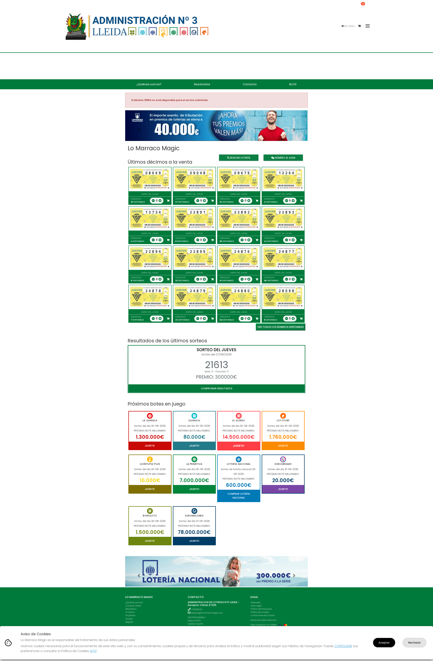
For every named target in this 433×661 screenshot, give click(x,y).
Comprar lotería (133, 605)
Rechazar (414, 643)
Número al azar (284, 157)
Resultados (131, 608)
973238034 (196, 609)
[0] (361, 26)
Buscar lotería (240, 157)
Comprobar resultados (216, 388)
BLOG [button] (293, 84)
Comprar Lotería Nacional (238, 495)
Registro (129, 622)
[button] (139, 130)
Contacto (130, 612)
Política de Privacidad (261, 608)
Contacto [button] (250, 84)
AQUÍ (93, 651)
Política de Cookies (260, 612)
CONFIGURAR (343, 646)
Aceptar (384, 643)
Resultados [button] (202, 84)
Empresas (130, 615)
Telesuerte (255, 602)
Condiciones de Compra (263, 615)
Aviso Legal (256, 605)
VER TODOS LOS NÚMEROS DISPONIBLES (280, 327)
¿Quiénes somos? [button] (148, 84)
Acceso (349, 26)
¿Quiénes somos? (134, 602)
